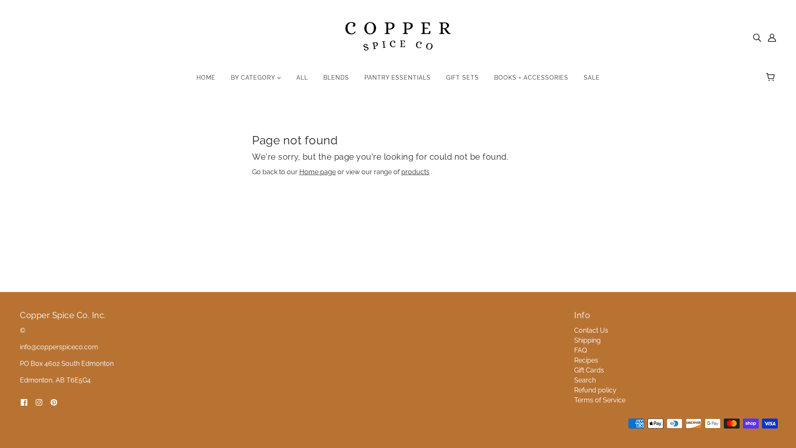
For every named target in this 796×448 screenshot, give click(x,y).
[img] (757, 37)
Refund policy (595, 390)
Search (585, 380)
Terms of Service (600, 400)
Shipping (587, 340)
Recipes (586, 360)
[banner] (398, 37)
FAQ (580, 350)
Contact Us (591, 330)
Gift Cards (589, 370)
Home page (317, 172)
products (415, 172)
